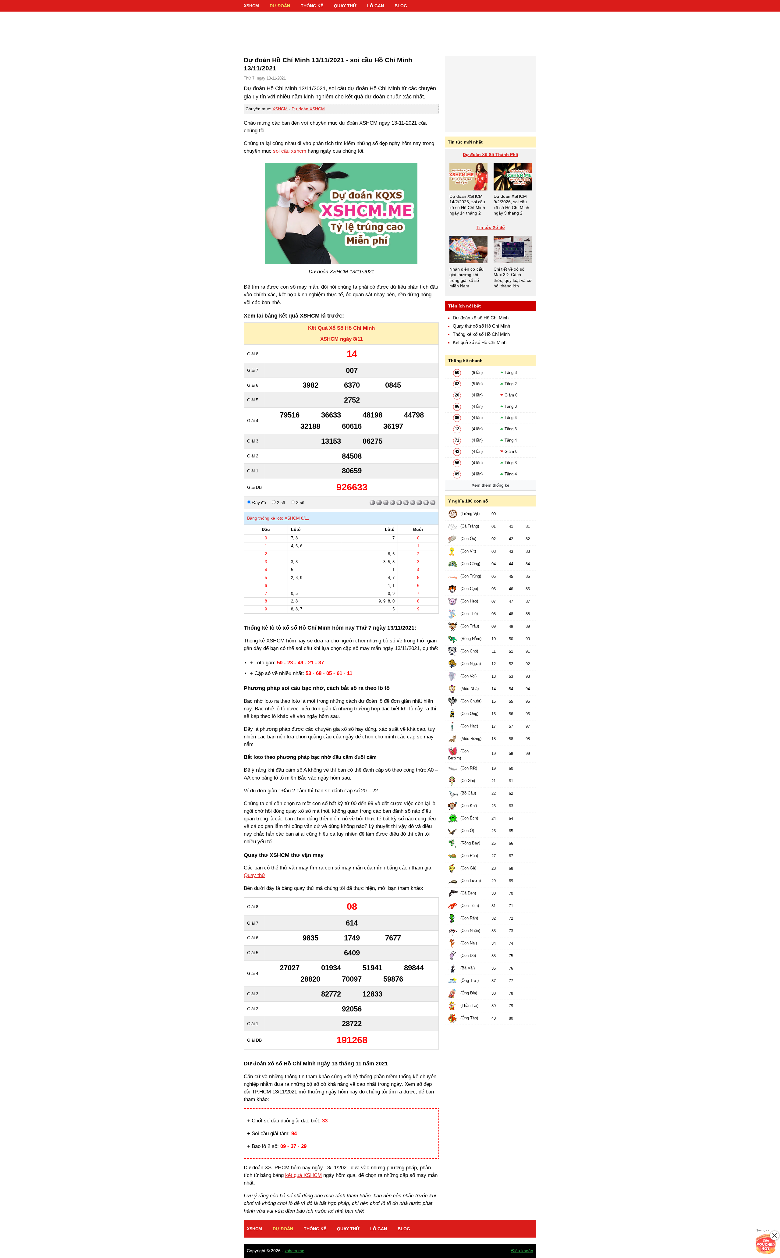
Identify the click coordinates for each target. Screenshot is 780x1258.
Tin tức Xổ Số (491, 227)
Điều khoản (522, 1250)
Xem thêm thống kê (490, 485)
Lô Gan (375, 5)
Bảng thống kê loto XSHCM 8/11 (278, 518)
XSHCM (251, 5)
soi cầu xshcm (289, 151)
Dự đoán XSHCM (308, 108)
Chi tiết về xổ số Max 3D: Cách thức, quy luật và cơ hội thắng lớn (513, 277)
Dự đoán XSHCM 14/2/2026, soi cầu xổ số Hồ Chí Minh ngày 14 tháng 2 (467, 204)
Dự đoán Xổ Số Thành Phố (490, 154)
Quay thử (345, 5)
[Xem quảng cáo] (766, 1244)
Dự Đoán (280, 5)
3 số (299, 502)
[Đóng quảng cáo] (774, 1235)
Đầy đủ (258, 502)
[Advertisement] (390, 30)
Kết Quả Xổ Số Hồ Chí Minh (341, 328)
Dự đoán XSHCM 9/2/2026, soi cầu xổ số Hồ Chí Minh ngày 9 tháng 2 (511, 204)
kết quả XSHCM (303, 1175)
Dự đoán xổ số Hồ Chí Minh (481, 317)
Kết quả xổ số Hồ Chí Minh (479, 342)
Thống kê (312, 5)
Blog (401, 5)
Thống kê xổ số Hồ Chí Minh (481, 334)
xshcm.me (294, 1250)
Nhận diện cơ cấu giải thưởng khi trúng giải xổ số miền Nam (466, 277)
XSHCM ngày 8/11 (341, 339)
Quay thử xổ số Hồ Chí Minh (481, 326)
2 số (280, 502)
